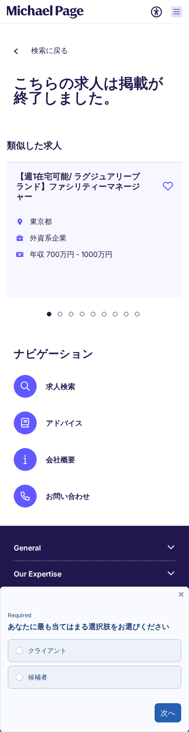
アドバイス (64, 422)
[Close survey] (181, 594)
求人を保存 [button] (168, 188)
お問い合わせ (68, 496)
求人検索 (60, 386)
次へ (168, 712)
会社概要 (60, 459)
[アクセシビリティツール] (156, 11)
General (27, 547)
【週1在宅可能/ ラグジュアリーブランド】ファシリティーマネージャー (78, 186)
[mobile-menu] (176, 11)
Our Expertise (37, 573)
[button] (41, 50)
